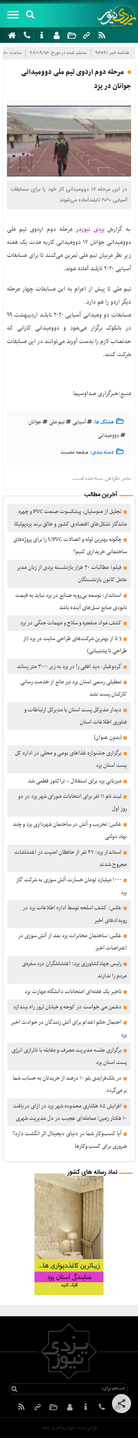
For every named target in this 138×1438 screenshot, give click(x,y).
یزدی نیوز (93, 229)
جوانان (34, 422)
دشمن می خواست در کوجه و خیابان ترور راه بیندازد (67, 1007)
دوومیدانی (108, 435)
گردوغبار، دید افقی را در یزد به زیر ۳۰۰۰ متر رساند (69, 667)
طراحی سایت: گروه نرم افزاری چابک (69, 1427)
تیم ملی (57, 422)
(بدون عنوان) (108, 737)
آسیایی (79, 422)
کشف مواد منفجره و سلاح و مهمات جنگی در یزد (71, 623)
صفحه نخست (75, 452)
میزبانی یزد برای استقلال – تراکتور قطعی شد (75, 781)
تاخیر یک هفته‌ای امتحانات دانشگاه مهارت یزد (73, 992)
